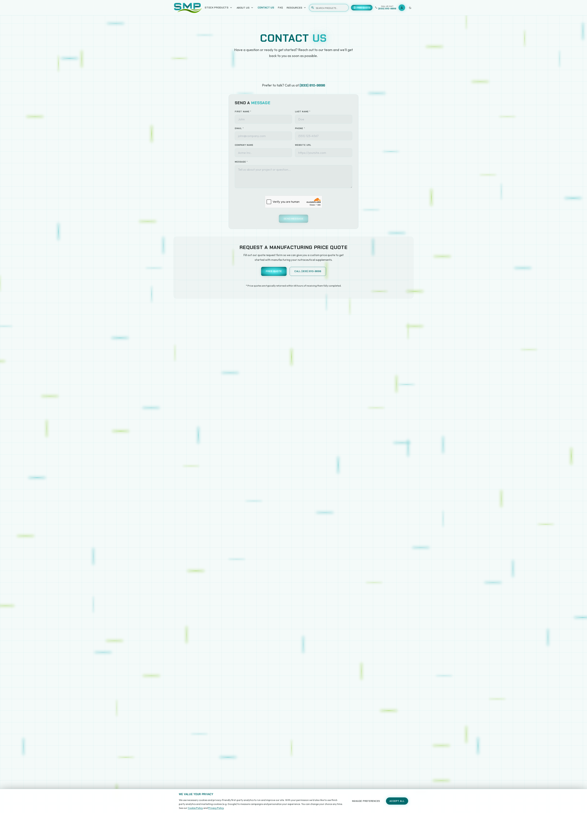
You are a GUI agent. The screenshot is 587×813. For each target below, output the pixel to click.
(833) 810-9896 (312, 85)
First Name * (243, 111)
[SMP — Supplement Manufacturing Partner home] (188, 7)
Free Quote (274, 271)
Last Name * (302, 111)
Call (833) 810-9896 (307, 271)
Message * (241, 161)
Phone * (300, 128)
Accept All (397, 801)
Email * (239, 128)
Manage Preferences (366, 801)
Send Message (294, 218)
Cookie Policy (195, 807)
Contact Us (266, 7)
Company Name (244, 145)
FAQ (280, 7)
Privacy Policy (216, 807)
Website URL (303, 145)
